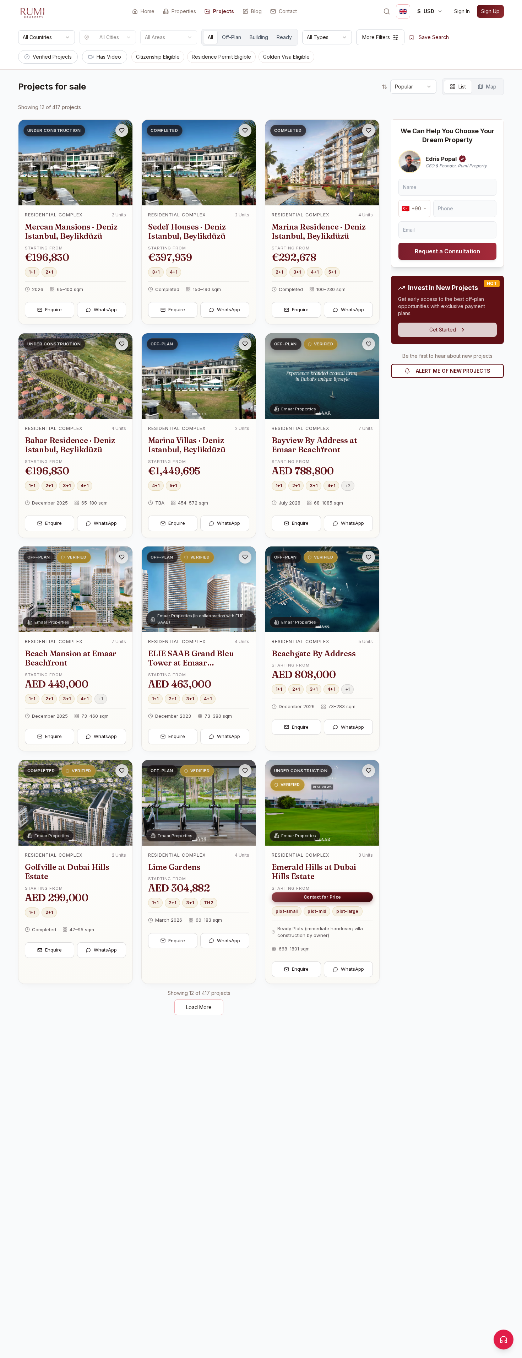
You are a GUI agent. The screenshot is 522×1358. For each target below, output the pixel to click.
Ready (284, 37)
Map (491, 86)
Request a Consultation (447, 251)
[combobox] (46, 37)
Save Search (434, 37)
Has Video (109, 57)
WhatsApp (105, 309)
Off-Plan (231, 37)
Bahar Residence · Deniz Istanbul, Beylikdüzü (70, 444)
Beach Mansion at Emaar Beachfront (70, 658)
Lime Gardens (174, 867)
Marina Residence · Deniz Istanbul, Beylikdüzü (319, 231)
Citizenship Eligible (158, 57)
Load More (199, 1007)
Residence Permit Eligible (221, 57)
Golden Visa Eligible (286, 57)
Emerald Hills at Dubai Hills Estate (314, 871)
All (210, 37)
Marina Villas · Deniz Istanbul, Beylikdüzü (186, 444)
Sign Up (490, 11)
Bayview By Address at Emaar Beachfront (314, 444)
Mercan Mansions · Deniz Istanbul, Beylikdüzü (71, 231)
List (462, 86)
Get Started (442, 330)
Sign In (462, 11)
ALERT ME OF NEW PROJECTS (453, 371)
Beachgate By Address (314, 653)
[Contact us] (503, 1339)
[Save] (121, 130)
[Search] (386, 11)
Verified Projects (52, 57)
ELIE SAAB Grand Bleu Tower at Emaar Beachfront (191, 662)
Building (259, 37)
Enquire (53, 309)
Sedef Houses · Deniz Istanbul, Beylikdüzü (187, 231)
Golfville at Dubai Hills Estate (67, 871)
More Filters (376, 37)
